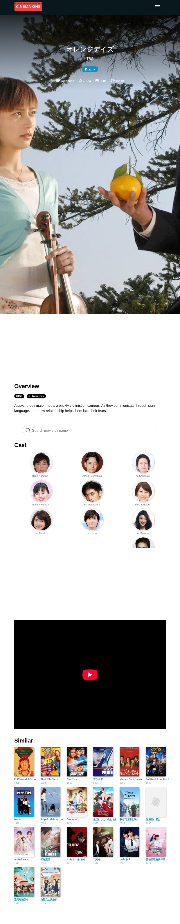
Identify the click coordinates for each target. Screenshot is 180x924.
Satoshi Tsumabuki (91, 476)
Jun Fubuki (40, 533)
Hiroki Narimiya (40, 476)
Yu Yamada (143, 533)
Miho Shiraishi (142, 504)
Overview (26, 386)
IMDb (19, 396)
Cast (20, 445)
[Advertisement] (90, 346)
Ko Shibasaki (142, 476)
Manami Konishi (40, 504)
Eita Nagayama (91, 504)
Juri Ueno (91, 533)
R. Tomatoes (36, 396)
